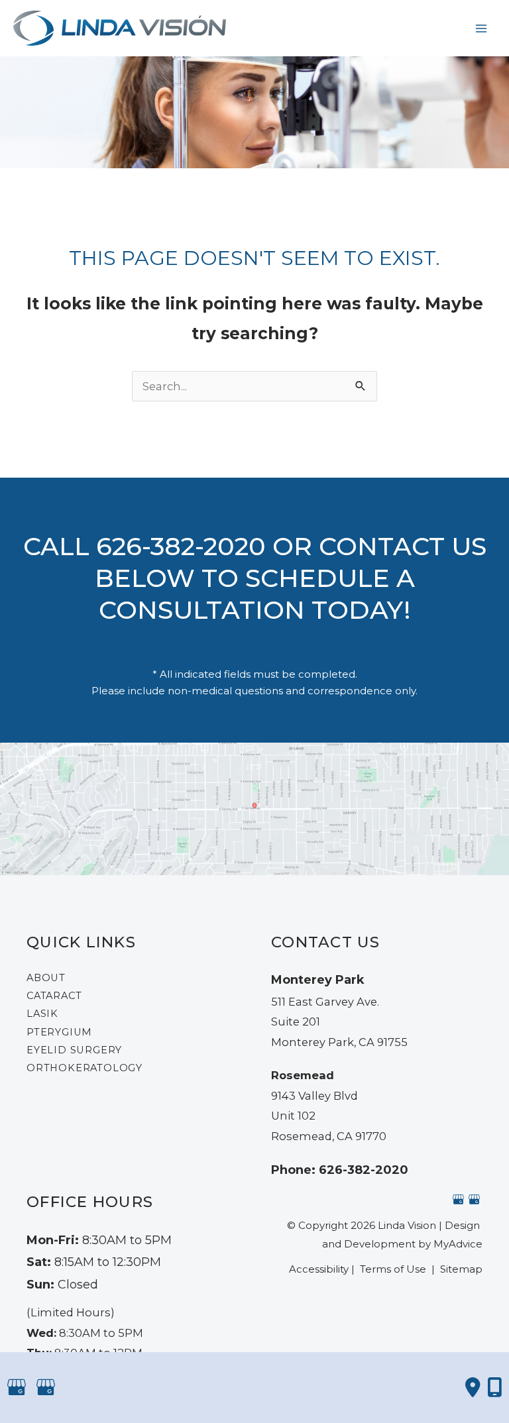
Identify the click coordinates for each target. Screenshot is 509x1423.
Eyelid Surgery (74, 1050)
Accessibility (319, 1269)
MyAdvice (457, 1244)
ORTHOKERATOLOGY (84, 1068)
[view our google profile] (458, 1199)
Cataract (54, 996)
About (46, 978)
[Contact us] (473, 1387)
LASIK (42, 1014)
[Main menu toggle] (481, 28)
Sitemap (459, 1269)
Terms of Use (393, 1269)
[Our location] (495, 1387)
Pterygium (59, 1032)
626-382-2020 (181, 546)
